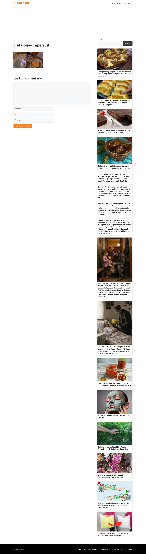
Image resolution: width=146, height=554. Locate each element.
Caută (99, 39)
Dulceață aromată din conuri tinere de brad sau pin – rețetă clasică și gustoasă (114, 167)
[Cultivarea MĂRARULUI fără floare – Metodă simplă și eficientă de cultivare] (114, 433)
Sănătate (128, 3)
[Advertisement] (73, 21)
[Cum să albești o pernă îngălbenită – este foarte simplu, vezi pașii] (114, 521)
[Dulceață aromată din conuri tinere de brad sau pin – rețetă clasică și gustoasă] (114, 150)
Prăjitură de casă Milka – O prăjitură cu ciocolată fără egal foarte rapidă (114, 131)
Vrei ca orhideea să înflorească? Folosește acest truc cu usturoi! (111, 476)
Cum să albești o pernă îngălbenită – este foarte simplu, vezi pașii (113, 534)
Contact (129, 549)
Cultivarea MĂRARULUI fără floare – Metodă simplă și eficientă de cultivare (113, 448)
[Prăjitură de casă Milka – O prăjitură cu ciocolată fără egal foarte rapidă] (114, 119)
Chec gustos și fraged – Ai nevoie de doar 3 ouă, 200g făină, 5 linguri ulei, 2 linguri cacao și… (114, 74)
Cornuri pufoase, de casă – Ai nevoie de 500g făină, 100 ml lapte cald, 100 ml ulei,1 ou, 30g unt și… (114, 102)
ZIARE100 (21, 3)
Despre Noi (104, 549)
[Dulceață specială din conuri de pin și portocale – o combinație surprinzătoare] (114, 370)
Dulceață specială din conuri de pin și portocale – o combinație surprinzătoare (114, 384)
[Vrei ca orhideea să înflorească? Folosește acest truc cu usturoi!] (114, 463)
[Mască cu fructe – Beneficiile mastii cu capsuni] (114, 402)
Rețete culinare (116, 3)
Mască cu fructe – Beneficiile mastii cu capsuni (113, 416)
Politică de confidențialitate (87, 549)
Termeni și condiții (117, 549)
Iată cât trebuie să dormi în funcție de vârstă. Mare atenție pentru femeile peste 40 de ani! (113, 505)
